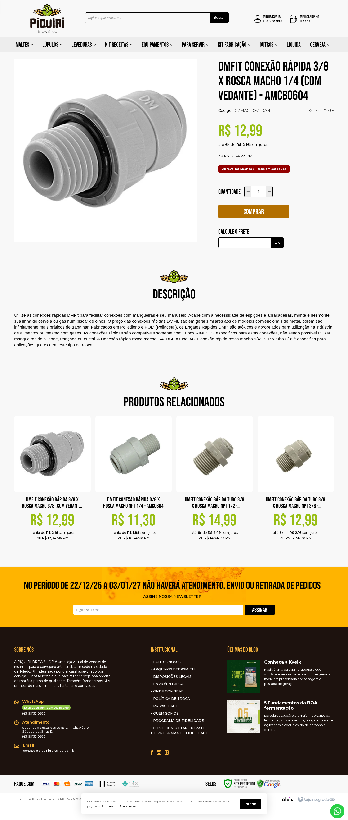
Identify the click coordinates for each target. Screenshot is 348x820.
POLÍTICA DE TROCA (171, 698)
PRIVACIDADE (165, 706)
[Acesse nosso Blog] (167, 752)
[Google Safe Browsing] (269, 783)
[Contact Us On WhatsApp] (337, 811)
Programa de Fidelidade (178, 721)
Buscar (219, 17)
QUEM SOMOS (165, 713)
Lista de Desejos (323, 110)
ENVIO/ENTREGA (168, 684)
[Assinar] (260, 610)
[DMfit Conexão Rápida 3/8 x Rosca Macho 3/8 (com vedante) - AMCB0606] (52, 484)
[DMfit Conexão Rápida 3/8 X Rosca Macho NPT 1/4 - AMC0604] (133, 484)
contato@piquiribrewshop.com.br (49, 750)
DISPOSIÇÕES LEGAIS (172, 676)
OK (277, 243)
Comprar (253, 211)
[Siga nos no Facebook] (152, 752)
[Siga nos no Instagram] (159, 752)
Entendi (250, 804)
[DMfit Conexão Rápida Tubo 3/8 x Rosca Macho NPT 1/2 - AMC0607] (214, 484)
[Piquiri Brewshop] (47, 18)
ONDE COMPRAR (168, 691)
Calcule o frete (233, 231)
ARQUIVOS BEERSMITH (174, 669)
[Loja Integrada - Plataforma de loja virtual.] (316, 799)
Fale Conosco (167, 662)
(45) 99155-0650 (45, 710)
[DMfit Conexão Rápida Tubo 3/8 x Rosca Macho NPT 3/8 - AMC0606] (296, 484)
